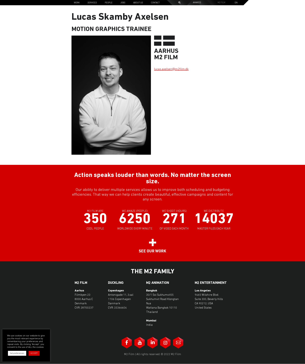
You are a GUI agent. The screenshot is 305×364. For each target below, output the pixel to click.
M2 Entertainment (211, 283)
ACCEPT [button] (34, 353)
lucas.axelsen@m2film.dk (171, 69)
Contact (155, 3)
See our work (152, 251)
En (236, 3)
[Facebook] (127, 342)
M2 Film (221, 2)
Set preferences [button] (17, 353)
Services (92, 3)
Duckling (116, 283)
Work (77, 3)
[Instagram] (165, 342)
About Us (138, 3)
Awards (197, 2)
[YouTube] (139, 342)
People (108, 3)
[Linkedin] (152, 342)
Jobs (122, 3)
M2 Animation (157, 283)
